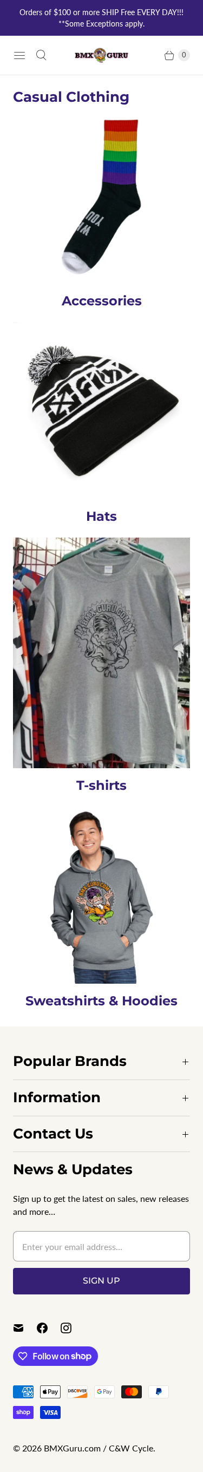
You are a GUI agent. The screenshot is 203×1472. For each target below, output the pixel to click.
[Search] (41, 55)
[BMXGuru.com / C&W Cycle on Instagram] (72, 1328)
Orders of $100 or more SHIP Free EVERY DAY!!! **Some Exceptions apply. (101, 18)
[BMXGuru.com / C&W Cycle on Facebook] (49, 1328)
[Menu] (19, 55)
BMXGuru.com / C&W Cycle (98, 1448)
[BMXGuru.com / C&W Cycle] (102, 55)
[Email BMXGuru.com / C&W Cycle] (25, 1328)
